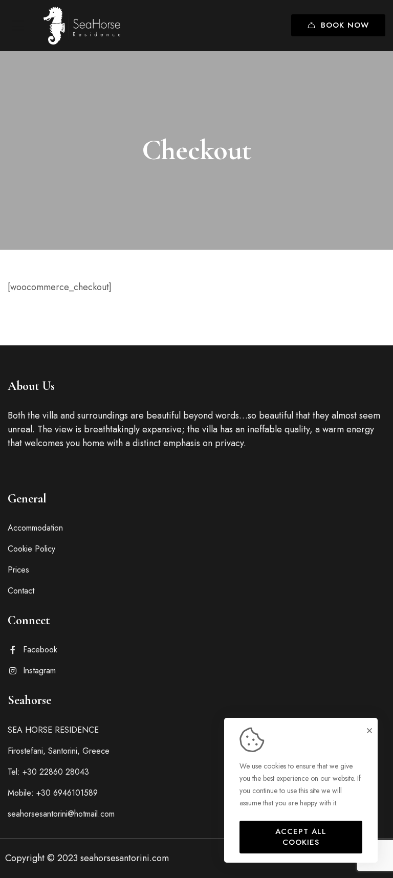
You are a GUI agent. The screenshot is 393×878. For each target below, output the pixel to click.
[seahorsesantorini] (81, 25)
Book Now (345, 25)
